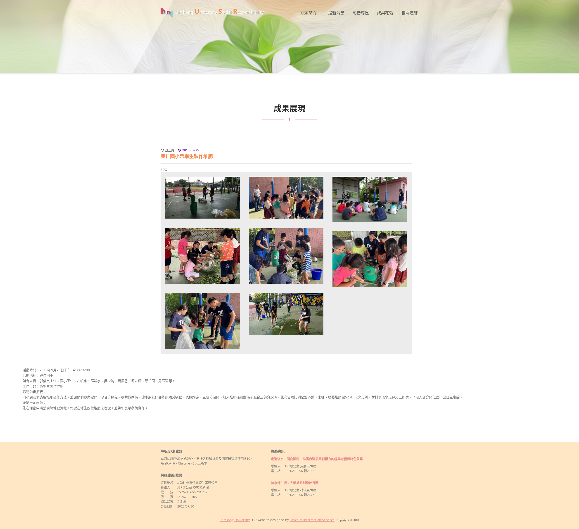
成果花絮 (385, 13)
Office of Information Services (312, 520)
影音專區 (361, 13)
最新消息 (336, 13)
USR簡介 (309, 13)
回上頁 (169, 150)
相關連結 (409, 13)
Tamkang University (235, 520)
